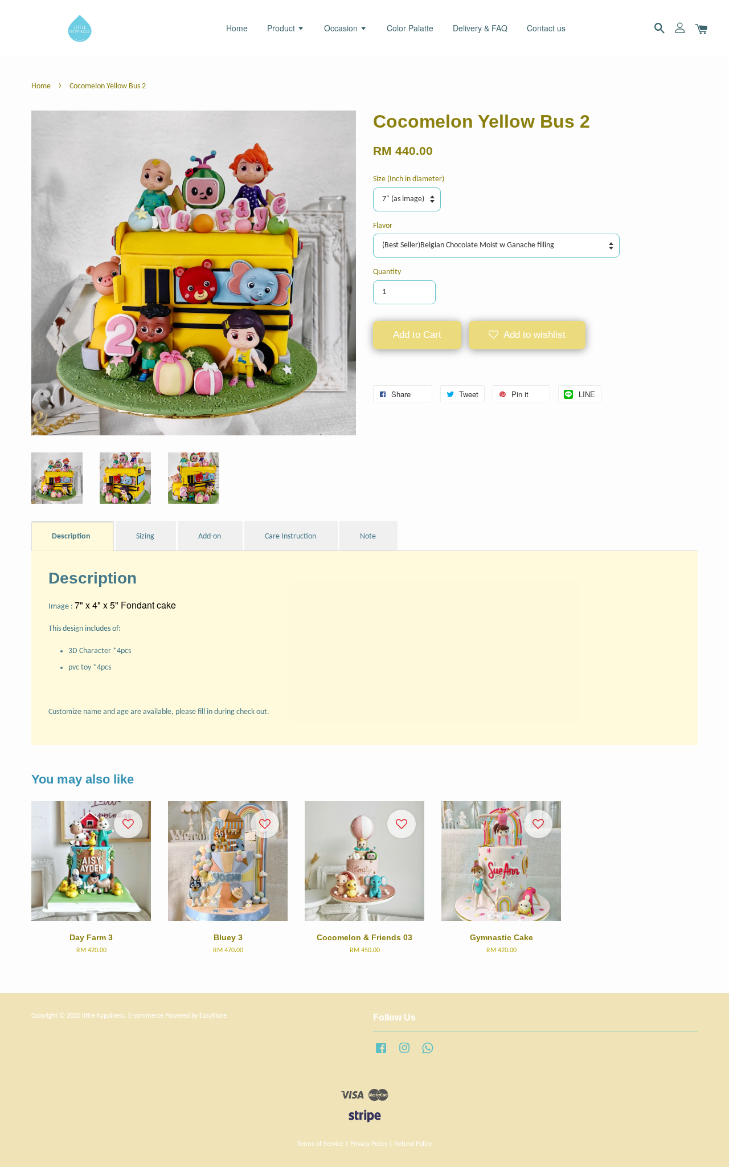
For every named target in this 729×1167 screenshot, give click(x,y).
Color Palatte (410, 28)
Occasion (342, 28)
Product (282, 28)
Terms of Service (320, 1144)
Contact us (546, 28)
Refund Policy (413, 1144)
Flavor (382, 226)
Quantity (387, 272)
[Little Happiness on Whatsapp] (428, 1054)
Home (237, 28)
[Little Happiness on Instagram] (404, 1054)
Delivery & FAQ (480, 28)
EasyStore (213, 1016)
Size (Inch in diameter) (408, 179)
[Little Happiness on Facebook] (381, 1054)
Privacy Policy (368, 1144)
